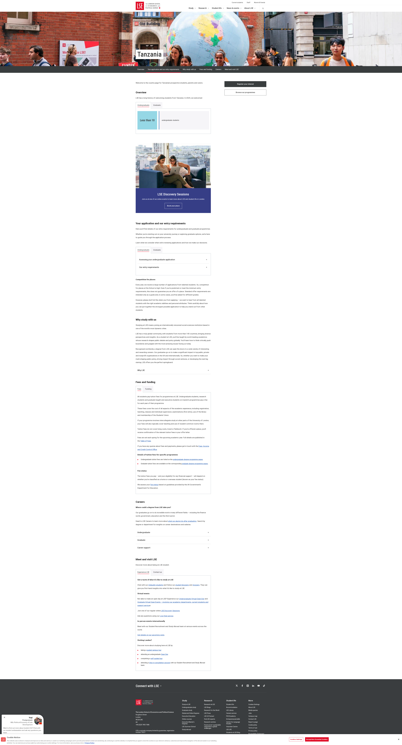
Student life (217, 8)
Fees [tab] (139, 389)
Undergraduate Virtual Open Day (191, 599)
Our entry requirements (149, 267)
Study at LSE (186, 704)
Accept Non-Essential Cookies (317, 739)
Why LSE (141, 370)
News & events (233, 8)
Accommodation (231, 707)
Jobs (250, 713)
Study (191, 8)
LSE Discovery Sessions (170, 611)
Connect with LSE (147, 686)
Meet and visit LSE (232, 69)
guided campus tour (154, 650)
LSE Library (230, 710)
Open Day (164, 654)
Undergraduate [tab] (143, 105)
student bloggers (182, 585)
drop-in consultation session (159, 663)
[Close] (398, 739)
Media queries (253, 710)
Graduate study (187, 710)
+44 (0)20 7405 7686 (142, 725)
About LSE (248, 8)
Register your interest (245, 84)
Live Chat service (166, 616)
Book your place (173, 206)
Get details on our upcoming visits (150, 635)
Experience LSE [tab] (143, 572)
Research (203, 8)
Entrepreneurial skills (233, 719)
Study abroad (186, 729)
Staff (248, 2)
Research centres (210, 722)
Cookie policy (252, 725)
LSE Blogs (207, 707)
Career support (143, 548)
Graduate (141, 540)
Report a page (253, 722)
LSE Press (207, 713)
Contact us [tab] (157, 572)
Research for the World (211, 710)
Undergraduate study (189, 707)
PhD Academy (231, 716)
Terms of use (252, 728)
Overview (140, 69)
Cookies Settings (254, 704)
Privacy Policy (89, 743)
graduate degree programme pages (195, 464)
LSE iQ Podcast (209, 716)
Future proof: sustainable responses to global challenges (212, 726)
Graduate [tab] (157, 105)
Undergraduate (143, 532)
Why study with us (189, 69)
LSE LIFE (229, 729)
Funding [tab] (148, 389)
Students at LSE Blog (233, 732)
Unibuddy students (155, 585)
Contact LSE (252, 719)
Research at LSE (209, 704)
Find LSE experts (209, 719)
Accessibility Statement (256, 734)
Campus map (252, 716)
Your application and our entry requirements (163, 69)
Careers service (231, 713)
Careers (218, 69)
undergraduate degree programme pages (188, 459)
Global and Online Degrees (190, 713)
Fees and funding (205, 69)
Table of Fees (145, 441)
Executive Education (188, 716)
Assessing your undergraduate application (157, 259)
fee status (154, 485)
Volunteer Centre (232, 726)
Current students (237, 2)
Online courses (187, 719)
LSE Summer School (189, 726)
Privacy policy (252, 731)
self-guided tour (156, 659)
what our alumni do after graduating (182, 521)
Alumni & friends (259, 2)
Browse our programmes (245, 92)
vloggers (196, 585)
